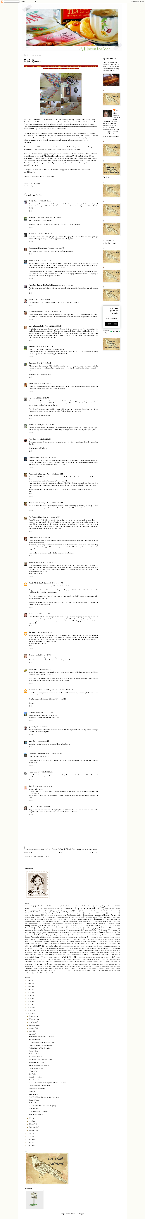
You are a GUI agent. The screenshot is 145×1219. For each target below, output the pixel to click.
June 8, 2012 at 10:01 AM (44, 346)
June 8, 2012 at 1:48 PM (55, 503)
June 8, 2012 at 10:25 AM (42, 363)
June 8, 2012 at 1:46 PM (55, 474)
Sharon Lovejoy (88, 959)
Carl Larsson (62, 913)
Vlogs (71, 970)
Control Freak (34, 1100)
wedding (87, 970)
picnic (27, 954)
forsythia (43, 928)
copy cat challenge (106, 917)
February (32, 1127)
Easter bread (116, 921)
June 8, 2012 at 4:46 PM (47, 562)
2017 (29, 998)
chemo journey (90, 913)
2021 (29, 986)
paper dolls (88, 950)
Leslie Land (92, 941)
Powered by (106, 331)
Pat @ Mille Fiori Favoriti (37, 753)
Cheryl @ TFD (34, 562)
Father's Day (62, 926)
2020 (29, 990)
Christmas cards (49, 915)
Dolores (31, 655)
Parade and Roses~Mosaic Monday (40, 1045)
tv (73, 968)
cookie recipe (85, 917)
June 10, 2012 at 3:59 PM (43, 786)
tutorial (67, 968)
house (63, 937)
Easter (105, 921)
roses (49, 959)
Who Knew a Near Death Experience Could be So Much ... (48, 1083)
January (32, 1130)
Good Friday (65, 932)
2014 (29, 1007)
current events (49, 919)
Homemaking (55, 937)
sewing (31, 186)
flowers (28, 928)
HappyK (31, 786)
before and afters (48, 908)
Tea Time (93, 964)
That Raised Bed (34, 1080)
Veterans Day (103, 968)
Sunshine (32, 1091)
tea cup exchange (77, 964)
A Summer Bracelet (35, 1057)
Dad (56, 919)
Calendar (35, 913)
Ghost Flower (72, 930)
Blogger (81, 1214)
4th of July (29, 906)
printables (62, 954)
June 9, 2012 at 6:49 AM (42, 669)
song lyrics (63, 961)
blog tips (108, 908)
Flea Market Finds (92, 926)
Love (105, 941)
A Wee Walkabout (35, 1054)
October (32, 1022)
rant (102, 957)
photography (102, 952)
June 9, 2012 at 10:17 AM (44, 712)
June (31, 1034)
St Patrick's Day (84, 961)
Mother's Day (53, 946)
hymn (92, 937)
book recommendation (86, 911)
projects (106, 954)
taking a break (53, 964)
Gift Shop (87, 930)
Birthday (67, 908)
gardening (28, 930)
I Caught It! (33, 1071)
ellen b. (31, 383)
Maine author (37, 943)
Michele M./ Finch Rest (36, 217)
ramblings (66, 957)
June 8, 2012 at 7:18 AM (42, 201)
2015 (29, 1004)
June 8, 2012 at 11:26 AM (42, 439)
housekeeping (72, 937)
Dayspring (73, 919)
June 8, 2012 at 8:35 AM (42, 260)
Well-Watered (34, 1109)
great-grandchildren (62, 935)
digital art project (112, 919)
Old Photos (32, 1074)
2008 (29, 1143)
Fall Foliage (88, 923)
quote (50, 957)
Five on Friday (79, 926)
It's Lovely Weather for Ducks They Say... (43, 1106)
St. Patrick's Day (96, 961)
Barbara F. (32, 425)
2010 (29, 1137)
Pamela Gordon (34, 457)
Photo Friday (75, 952)
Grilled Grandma (75, 935)
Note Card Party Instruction (80, 948)
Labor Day (65, 941)
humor (83, 937)
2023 (29, 981)
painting (70, 950)
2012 (29, 1013)
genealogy (62, 930)
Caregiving (52, 913)
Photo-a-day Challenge (89, 952)
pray (56, 954)
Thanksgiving (109, 964)
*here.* (36, 165)
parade (96, 950)
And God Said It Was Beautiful (39, 1048)
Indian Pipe (85, 939)
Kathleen (32, 712)
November (33, 1019)
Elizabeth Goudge (58, 923)
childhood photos (101, 913)
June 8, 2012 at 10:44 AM (40, 398)
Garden (105, 928)
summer (28, 964)
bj (29, 727)
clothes (27, 917)
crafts (32, 919)
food (37, 928)
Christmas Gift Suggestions (93, 915)
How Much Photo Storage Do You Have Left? (44, 1097)
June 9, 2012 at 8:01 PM (41, 741)
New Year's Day (50, 948)
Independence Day (66, 939)
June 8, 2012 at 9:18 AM (42, 299)
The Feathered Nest (35, 517)
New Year (38, 948)
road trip (43, 959)
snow (48, 961)
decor (89, 919)
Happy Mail (100, 935)
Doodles (44, 921)
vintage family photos (45, 970)
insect (92, 939)
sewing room (76, 959)
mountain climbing (67, 946)
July (31, 1031)
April (31, 1121)
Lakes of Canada (75, 941)
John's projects (44, 941)
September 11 (58, 959)
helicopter (109, 935)
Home (61, 853)
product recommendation (74, 954)
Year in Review (46, 973)
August (32, 1028)
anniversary (97, 906)
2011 (29, 1134)
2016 (29, 1001)
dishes (38, 921)
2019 (29, 992)
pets (40, 952)
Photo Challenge (49, 952)
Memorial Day (72, 943)
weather (78, 970)
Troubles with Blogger (57, 968)
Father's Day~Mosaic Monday (39, 1065)
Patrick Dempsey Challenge (107, 950)
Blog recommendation (86, 908)
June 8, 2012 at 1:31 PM (48, 457)
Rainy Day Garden (35, 1077)
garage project (95, 928)
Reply (31, 211)
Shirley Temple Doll (102, 959)
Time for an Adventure (36, 1114)
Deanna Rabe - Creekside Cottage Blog (42, 690)
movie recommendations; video (108, 946)
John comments (33, 941)
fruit (69, 928)
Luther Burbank (113, 941)
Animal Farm (88, 906)
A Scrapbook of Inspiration (57, 906)
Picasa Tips (114, 952)
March (31, 1124)
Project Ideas (96, 954)
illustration (34, 939)
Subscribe (112, 324)
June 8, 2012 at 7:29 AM (53, 217)
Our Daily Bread (110, 243)
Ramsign (95, 957)
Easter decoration (33, 923)
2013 (29, 1010)
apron (105, 906)
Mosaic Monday (33, 946)
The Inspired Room (67, 966)
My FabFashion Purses (36, 1062)
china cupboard (113, 913)
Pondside (32, 346)
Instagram (99, 939)
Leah (30, 807)
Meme (62, 943)
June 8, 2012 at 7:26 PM (44, 632)
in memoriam (42, 939)
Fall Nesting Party (101, 923)
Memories (84, 943)
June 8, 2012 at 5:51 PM (41, 614)
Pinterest (34, 954)
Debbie (31, 201)
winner (104, 970)
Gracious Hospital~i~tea (107, 932)
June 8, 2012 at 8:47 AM (64, 285)
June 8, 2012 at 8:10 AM (43, 234)
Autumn (116, 906)
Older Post (94, 853)
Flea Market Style (108, 926)
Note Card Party (64, 948)
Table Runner (33, 1094)
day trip (63, 919)
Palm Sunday (79, 950)
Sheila (31, 614)
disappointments (29, 921)
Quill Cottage (35, 957)
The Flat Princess (54, 966)
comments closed (63, 917)
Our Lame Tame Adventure (38, 1111)
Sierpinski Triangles (38, 961)
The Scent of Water (99, 966)
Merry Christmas (97, 943)
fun (86, 928)
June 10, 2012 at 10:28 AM (43, 772)
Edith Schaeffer (46, 923)
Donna (31, 299)
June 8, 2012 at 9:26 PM (42, 655)
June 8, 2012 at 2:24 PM (41, 537)
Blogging (54, 911)
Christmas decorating (74, 915)
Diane (31, 363)
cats (81, 913)
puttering (115, 954)
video (118, 968)
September (33, 1025)
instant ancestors (109, 939)
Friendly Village (60, 928)
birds (58, 908)
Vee (116, 110)
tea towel (100, 964)
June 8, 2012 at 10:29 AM (43, 383)
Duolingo (93, 921)
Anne (30, 741)
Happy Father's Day (36, 1068)
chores (27, 915)
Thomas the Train (30, 968)
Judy (30, 439)
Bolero (76, 911)
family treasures (48, 926)
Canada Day (43, 913)
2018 (29, 995)
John (118, 939)
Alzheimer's (78, 906)
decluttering (81, 919)
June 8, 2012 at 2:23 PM (51, 517)
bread (116, 911)
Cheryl (31, 260)
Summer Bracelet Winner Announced (41, 1036)
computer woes (75, 917)
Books (108, 911)
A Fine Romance (41, 906)
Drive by (85, 921)
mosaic (114, 943)
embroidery (68, 923)
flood (116, 926)
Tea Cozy (67, 964)
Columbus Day (42, 917)
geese (55, 930)
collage (33, 917)
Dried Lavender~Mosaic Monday (40, 1085)
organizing (62, 950)
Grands (37, 934)
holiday (46, 937)
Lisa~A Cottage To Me (36, 326)
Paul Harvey (33, 952)
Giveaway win (115, 930)
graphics (50, 935)
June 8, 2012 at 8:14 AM (56, 248)
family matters (31, 926)
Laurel (84, 941)
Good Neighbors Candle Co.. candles (84, 932)
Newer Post (28, 853)
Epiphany (78, 923)
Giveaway (104, 930)
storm (106, 961)
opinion (54, 950)
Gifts (94, 930)
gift (79, 930)
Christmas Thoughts (110, 915)
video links (32, 970)
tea (60, 964)
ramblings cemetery (84, 957)
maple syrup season (51, 943)
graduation (28, 935)
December (33, 1016)
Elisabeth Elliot (110, 240)
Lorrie (31, 537)
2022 (29, 983)
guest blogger (85, 935)
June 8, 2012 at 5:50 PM (54, 583)
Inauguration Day (54, 939)
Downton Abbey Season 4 (71, 921)
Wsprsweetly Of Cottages (37, 474)
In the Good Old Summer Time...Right (41, 1042)
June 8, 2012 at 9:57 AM (53, 326)
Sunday (38, 964)
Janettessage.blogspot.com (38, 248)
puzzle (27, 957)
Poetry (41, 954)
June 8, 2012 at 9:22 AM (52, 312)
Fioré (70, 926)
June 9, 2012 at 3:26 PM (39, 727)
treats (40, 968)
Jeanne (31, 772)
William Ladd (96, 970)
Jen (30, 398)
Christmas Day (59, 915)
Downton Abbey (54, 921)
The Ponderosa (87, 966)
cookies (95, 917)
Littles (100, 941)
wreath (36, 973)
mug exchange (29, 948)
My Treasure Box (109, 59)
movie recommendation (88, 946)
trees (46, 968)
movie (76, 946)
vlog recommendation (62, 970)
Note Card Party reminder (99, 948)
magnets (27, 943)
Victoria (112, 968)
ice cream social (109, 937)
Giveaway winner (34, 932)
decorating (98, 919)
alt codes (70, 906)
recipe (108, 957)
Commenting (52, 917)
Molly (106, 943)
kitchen (55, 941)
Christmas (36, 915)
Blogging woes (65, 911)
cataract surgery (73, 913)
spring (72, 961)
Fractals (51, 928)
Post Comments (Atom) (41, 856)
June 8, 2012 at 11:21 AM (45, 425)
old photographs (44, 950)
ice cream (100, 937)
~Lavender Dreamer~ (36, 312)
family (112, 923)
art (110, 906)
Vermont (94, 968)
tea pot (86, 964)
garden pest (115, 928)
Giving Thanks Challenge (50, 932)
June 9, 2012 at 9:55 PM (54, 753)
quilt (45, 957)
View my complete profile (111, 136)
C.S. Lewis (28, 913)
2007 (29, 1146)
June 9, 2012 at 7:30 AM (64, 690)
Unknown (32, 632)
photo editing (63, 952)
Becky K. (31, 234)
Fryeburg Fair (77, 928)
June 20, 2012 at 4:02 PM (41, 807)
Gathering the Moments (42, 930)
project (86, 954)
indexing (77, 939)
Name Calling (33, 1051)
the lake (78, 966)
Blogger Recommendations (41, 911)
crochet (39, 919)
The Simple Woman (112, 966)
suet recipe (114, 961)
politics (49, 954)
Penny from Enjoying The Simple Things (42, 285)
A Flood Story (34, 1103)
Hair (93, 935)
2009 (29, 1140)
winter (111, 970)
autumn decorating (35, 908)
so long (56, 961)
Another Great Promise (37, 1088)
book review (99, 911)
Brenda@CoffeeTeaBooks (37, 583)
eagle (99, 921)
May (31, 1118)
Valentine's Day (82, 968)
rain (56, 957)
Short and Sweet (34, 1039)
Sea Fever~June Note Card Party (40, 1060)
